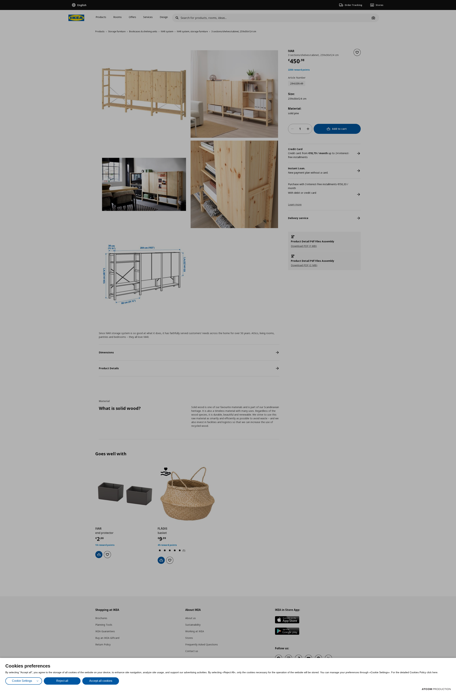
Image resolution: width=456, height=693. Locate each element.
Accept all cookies (100, 680)
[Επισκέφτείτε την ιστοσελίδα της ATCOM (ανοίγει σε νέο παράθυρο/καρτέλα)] (436, 689)
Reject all (62, 680)
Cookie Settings (22, 680)
